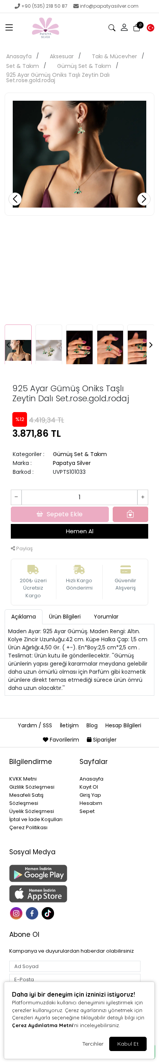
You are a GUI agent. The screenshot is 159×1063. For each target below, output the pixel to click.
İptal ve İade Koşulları (36, 819)
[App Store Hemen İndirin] (39, 893)
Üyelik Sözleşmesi (31, 811)
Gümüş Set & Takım (84, 66)
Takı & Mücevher (114, 56)
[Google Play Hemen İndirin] (39, 873)
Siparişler (104, 740)
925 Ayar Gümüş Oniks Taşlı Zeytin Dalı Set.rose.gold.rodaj (58, 77)
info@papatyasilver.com (109, 6)
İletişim (70, 725)
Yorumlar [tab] (106, 616)
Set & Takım (22, 66)
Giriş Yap (90, 795)
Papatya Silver (72, 463)
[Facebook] (33, 912)
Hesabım (91, 803)
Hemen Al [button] (79, 531)
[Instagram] (17, 912)
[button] (9, 28)
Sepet (87, 811)
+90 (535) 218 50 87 (44, 6)
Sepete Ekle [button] (65, 514)
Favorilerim (64, 740)
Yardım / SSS (36, 725)
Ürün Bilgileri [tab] (65, 616)
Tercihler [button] (92, 1043)
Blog (92, 725)
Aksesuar (62, 56)
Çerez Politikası (28, 827)
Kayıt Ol (89, 787)
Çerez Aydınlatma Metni (42, 1025)
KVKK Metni (23, 778)
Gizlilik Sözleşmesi (31, 787)
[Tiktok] (49, 912)
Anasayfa (19, 56)
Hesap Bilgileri (123, 725)
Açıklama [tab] (23, 616)
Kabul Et (128, 1043)
